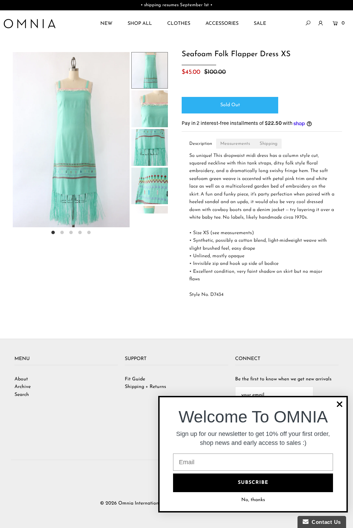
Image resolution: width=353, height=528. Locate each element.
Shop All (140, 23)
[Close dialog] (339, 404)
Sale (260, 23)
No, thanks (253, 499)
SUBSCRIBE (253, 482)
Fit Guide (135, 379)
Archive (22, 386)
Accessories (222, 23)
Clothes (178, 23)
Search (21, 394)
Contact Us (325, 522)
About (21, 379)
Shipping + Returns (145, 386)
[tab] (200, 144)
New (106, 23)
